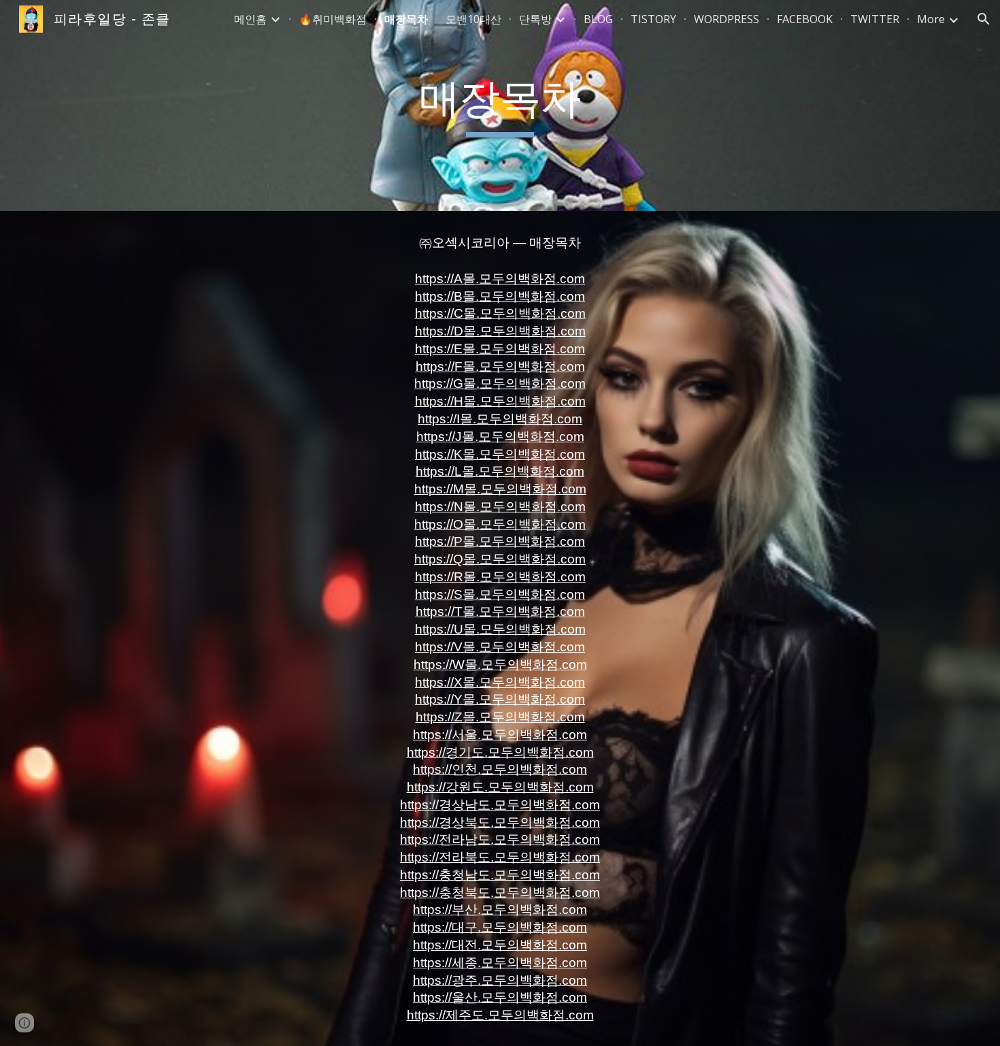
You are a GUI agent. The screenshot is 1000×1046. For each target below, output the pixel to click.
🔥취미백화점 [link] (333, 19)
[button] (983, 19)
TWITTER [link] (874, 19)
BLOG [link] (598, 19)
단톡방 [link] (535, 19)
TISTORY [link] (653, 19)
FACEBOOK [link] (805, 19)
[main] (500, 105)
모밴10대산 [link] (473, 19)
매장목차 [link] (406, 19)
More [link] (931, 19)
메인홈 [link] (250, 19)
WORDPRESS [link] (726, 19)
